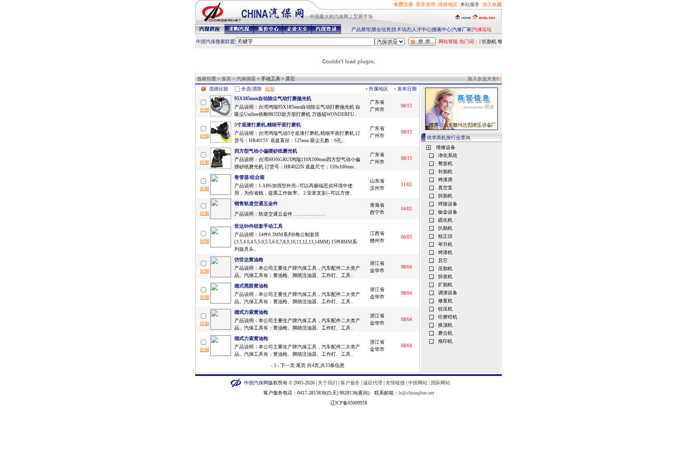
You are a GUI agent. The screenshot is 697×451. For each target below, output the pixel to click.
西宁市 (377, 212)
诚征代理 (372, 383)
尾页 (301, 365)
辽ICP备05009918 (348, 403)
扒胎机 (487, 41)
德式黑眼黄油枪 (251, 286)
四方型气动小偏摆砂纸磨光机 (265, 151)
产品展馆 (361, 29)
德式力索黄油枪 (251, 312)
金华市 (377, 270)
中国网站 (418, 383)
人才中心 (421, 29)
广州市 (377, 109)
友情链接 (395, 383)
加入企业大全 (482, 79)
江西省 (377, 233)
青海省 (377, 205)
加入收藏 (492, 4)
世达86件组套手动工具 (258, 226)
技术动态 (401, 29)
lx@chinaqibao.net (416, 393)
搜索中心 (441, 29)
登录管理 (425, 4)
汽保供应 (246, 79)
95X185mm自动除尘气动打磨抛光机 (272, 98)
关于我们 (327, 383)
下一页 (287, 365)
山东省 (377, 181)
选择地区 (447, 4)
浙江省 (377, 263)
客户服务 (350, 383)
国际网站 (440, 383)
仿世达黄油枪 (248, 259)
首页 (226, 79)
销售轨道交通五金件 (256, 203)
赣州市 (377, 240)
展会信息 (381, 29)
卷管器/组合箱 (249, 177)
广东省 (377, 102)
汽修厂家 (462, 29)
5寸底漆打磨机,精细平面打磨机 (267, 125)
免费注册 (403, 4)
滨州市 (377, 188)
